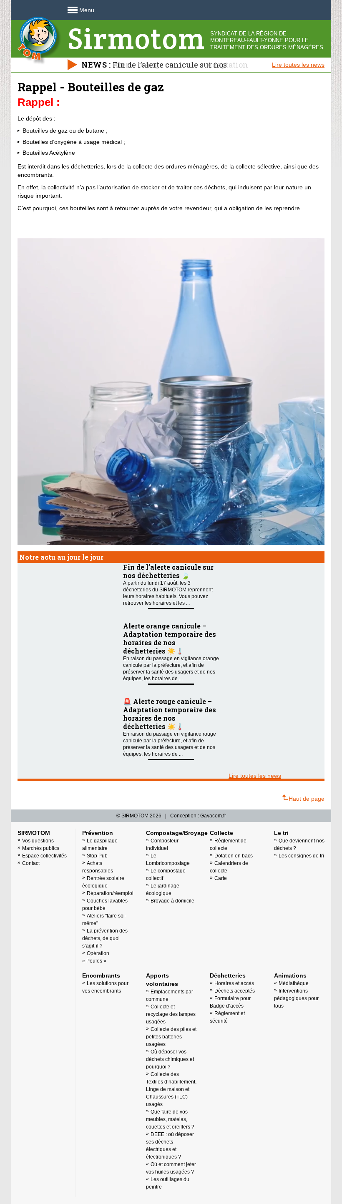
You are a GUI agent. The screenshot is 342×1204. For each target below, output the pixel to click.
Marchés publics (40, 848)
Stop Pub (97, 856)
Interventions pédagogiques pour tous (296, 998)
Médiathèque (294, 983)
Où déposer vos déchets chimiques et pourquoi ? (170, 1059)
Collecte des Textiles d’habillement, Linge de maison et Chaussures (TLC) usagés (171, 1089)
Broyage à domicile (172, 901)
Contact (31, 863)
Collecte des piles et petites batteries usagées (171, 1036)
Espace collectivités (44, 856)
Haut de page (306, 798)
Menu (86, 10)
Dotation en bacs (233, 856)
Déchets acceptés (234, 991)
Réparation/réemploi (110, 893)
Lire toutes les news (298, 64)
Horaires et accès (234, 983)
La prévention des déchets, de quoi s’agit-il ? (105, 938)
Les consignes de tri (301, 856)
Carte (220, 878)
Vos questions (38, 841)
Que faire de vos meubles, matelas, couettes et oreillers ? (170, 1119)
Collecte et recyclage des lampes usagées (171, 1014)
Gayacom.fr (213, 816)
